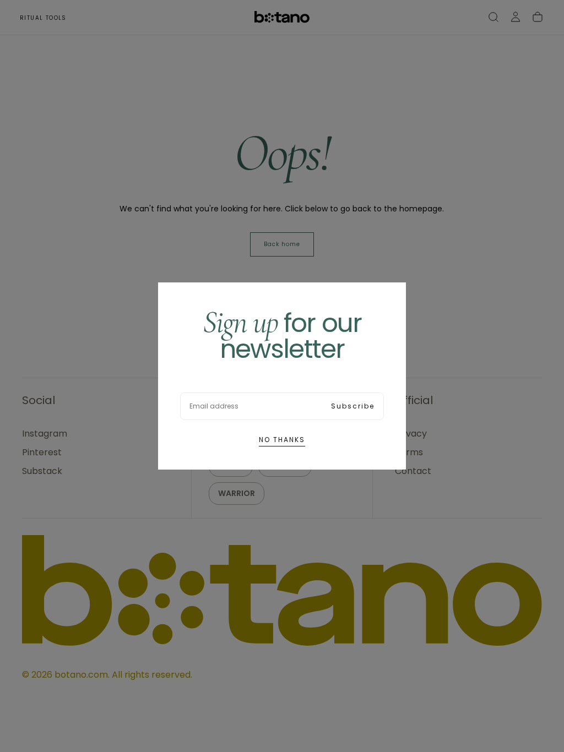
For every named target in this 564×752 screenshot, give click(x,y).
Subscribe (353, 406)
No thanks (282, 439)
